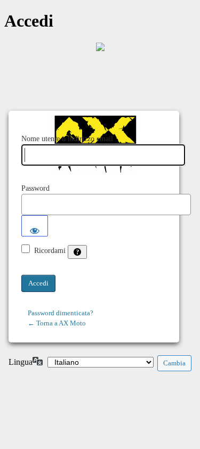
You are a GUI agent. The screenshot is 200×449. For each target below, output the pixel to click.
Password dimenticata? (60, 313)
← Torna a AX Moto (57, 323)
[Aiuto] (77, 252)
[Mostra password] (34, 225)
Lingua (21, 361)
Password (35, 188)
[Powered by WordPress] (100, 47)
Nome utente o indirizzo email (67, 139)
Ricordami (50, 251)
